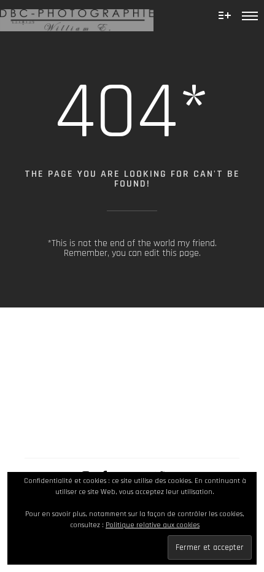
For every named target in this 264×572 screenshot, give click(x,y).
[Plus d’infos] (225, 15)
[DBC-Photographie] (76, 15)
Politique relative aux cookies (153, 525)
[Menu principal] (250, 15)
